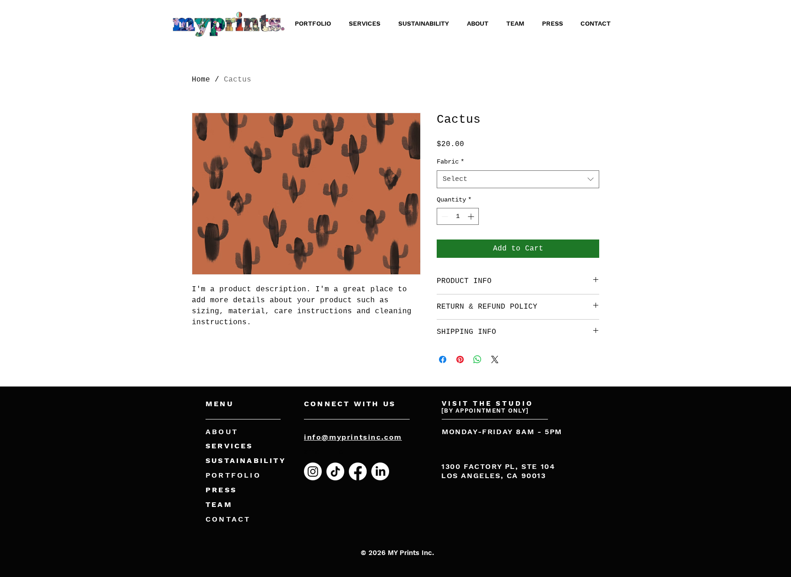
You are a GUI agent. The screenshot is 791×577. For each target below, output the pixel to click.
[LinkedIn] (380, 471)
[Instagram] (313, 471)
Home (201, 80)
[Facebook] (358, 471)
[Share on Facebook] (442, 359)
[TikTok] (335, 471)
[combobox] (518, 179)
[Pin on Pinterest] (460, 359)
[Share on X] (494, 359)
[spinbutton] (458, 216)
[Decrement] (444, 216)
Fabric (450, 161)
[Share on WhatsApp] (477, 359)
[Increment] (471, 216)
